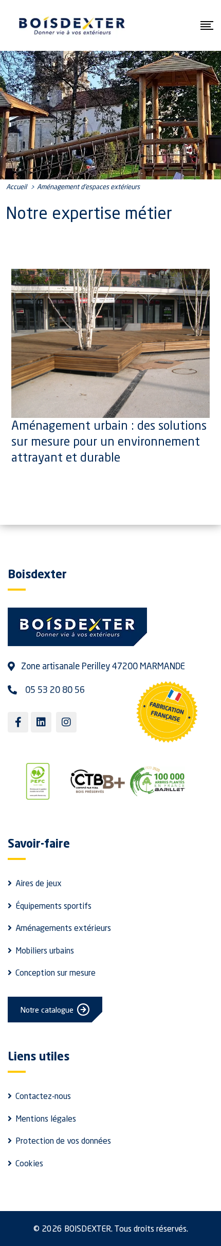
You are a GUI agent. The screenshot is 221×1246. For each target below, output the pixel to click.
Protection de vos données (63, 1140)
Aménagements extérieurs (63, 928)
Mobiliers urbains (44, 950)
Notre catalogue (47, 1010)
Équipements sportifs (53, 906)
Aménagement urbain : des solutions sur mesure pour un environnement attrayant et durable (109, 441)
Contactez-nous (43, 1096)
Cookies (29, 1163)
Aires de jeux (38, 883)
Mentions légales (45, 1118)
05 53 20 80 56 (55, 689)
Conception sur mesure (55, 972)
